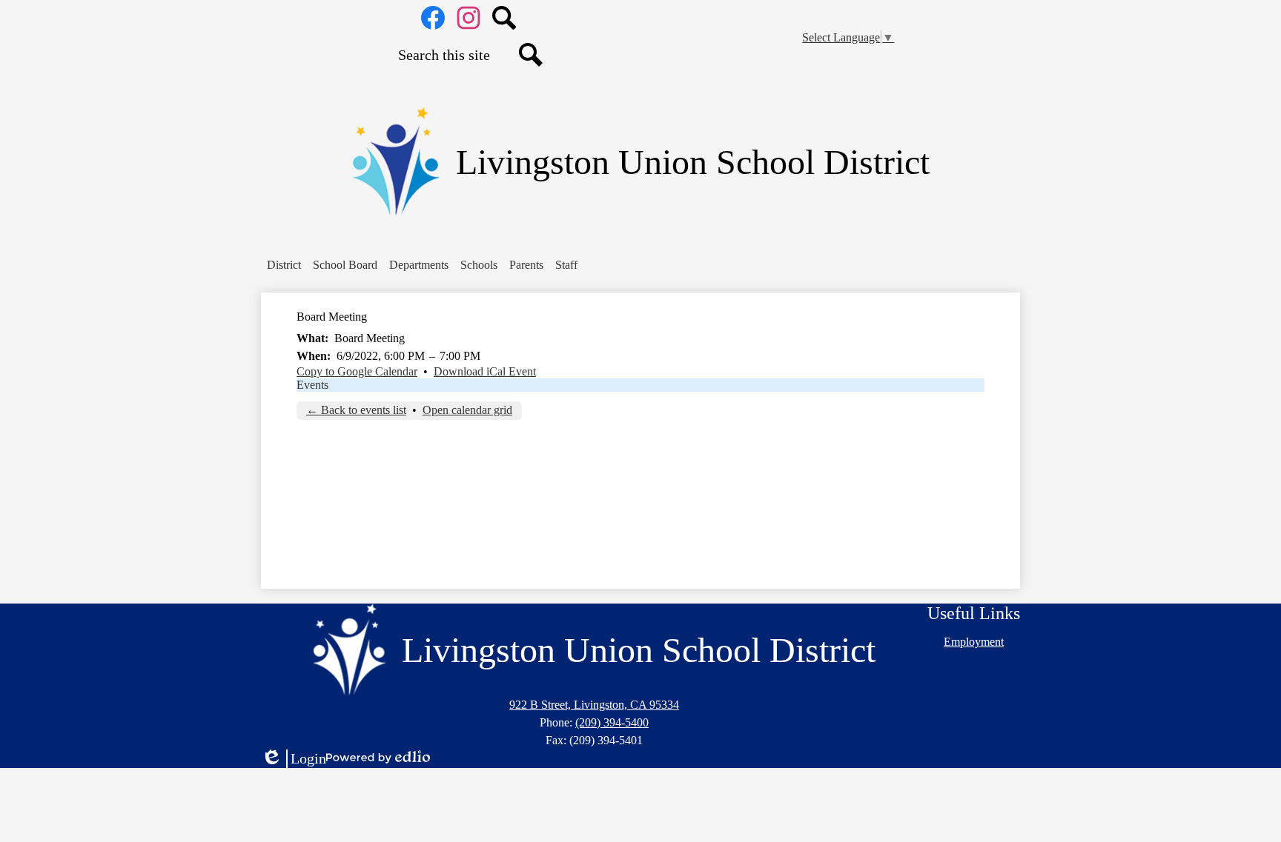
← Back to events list (356, 410)
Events (312, 384)
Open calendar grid (467, 410)
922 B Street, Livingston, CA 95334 (594, 704)
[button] (284, 265)
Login (293, 759)
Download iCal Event (485, 371)
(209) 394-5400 (612, 722)
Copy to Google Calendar (357, 371)
